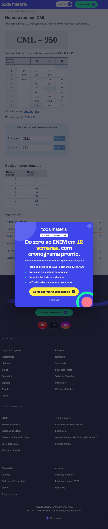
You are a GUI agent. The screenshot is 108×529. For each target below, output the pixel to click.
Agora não (54, 299)
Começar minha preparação (51, 292)
